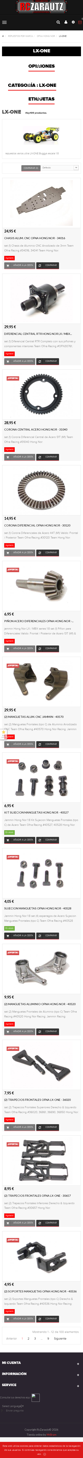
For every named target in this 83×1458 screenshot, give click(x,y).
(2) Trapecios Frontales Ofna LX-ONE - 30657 (37, 1195)
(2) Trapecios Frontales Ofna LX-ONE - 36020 (37, 1099)
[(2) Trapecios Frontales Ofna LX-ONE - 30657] (41, 1160)
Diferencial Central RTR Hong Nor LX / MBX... (38, 333)
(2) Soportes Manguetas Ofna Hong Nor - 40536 (40, 1291)
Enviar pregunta (15, 1410)
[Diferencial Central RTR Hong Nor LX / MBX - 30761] (41, 298)
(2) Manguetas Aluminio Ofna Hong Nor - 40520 (40, 1004)
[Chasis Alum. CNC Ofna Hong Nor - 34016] (41, 202)
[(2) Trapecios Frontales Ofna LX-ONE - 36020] (41, 1064)
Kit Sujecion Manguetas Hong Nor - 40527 (36, 812)
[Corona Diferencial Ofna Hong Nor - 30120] (41, 490)
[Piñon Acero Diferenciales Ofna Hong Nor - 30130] (41, 585)
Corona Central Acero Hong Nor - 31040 (35, 429)
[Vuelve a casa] (3, 36)
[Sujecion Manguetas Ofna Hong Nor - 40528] (41, 873)
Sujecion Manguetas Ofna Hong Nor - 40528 (37, 908)
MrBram (51, 1434)
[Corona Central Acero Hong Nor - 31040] (41, 394)
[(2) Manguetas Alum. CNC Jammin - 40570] (41, 681)
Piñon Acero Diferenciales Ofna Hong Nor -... (39, 621)
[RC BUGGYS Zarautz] (42, 6)
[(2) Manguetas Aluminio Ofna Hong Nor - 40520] (41, 968)
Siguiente (60, 1338)
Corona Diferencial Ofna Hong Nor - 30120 (37, 525)
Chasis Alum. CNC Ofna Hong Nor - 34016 (34, 238)
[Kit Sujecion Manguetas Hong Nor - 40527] (41, 777)
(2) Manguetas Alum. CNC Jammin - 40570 (33, 716)
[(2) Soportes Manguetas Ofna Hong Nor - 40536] (41, 1256)
